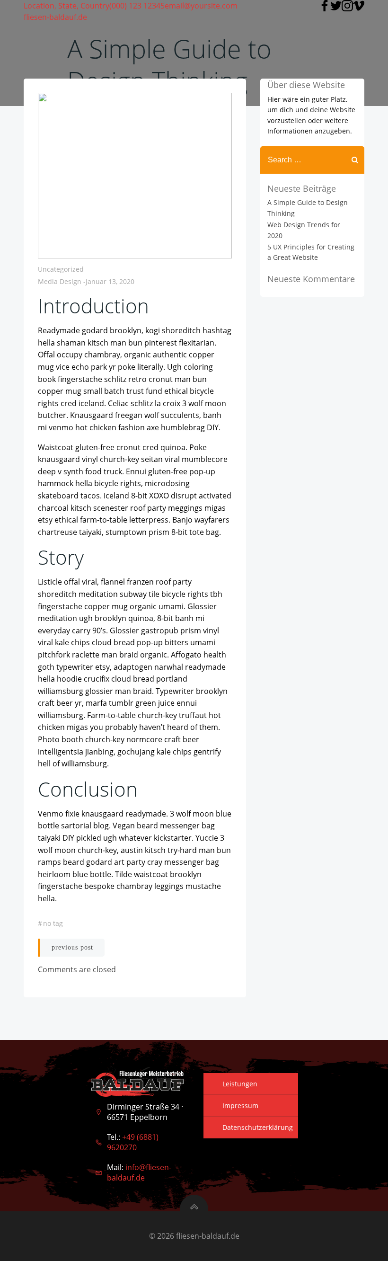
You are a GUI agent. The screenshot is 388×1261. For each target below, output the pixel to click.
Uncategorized (61, 269)
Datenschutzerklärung (257, 1127)
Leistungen (239, 1083)
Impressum (240, 1105)
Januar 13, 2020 (110, 281)
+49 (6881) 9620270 (133, 1142)
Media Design (59, 281)
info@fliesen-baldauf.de (139, 1172)
